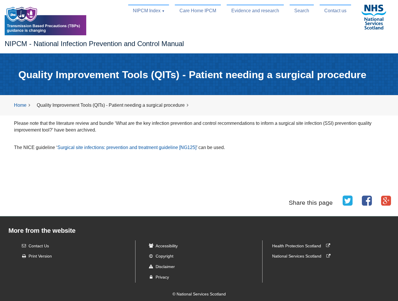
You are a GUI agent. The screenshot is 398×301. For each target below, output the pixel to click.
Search (301, 10)
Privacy (162, 277)
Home (20, 105)
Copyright (164, 256)
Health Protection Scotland (297, 245)
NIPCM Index (147, 10)
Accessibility (167, 245)
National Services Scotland (297, 256)
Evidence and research (255, 10)
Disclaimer (165, 266)
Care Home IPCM (197, 10)
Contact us (335, 10)
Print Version (40, 256)
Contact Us (39, 245)
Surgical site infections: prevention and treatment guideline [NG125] (126, 147)
